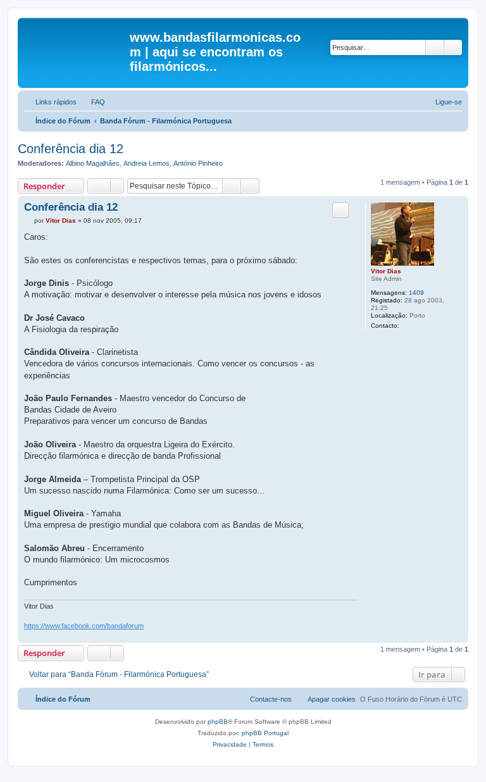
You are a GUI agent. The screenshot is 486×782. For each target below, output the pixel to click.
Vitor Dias (386, 271)
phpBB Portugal (265, 732)
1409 (416, 292)
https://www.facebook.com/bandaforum (84, 626)
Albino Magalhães (93, 163)
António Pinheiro (198, 163)
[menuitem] (92, 101)
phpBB (218, 721)
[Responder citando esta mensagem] (340, 210)
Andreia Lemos (146, 163)
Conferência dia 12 (70, 149)
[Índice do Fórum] (75, 41)
